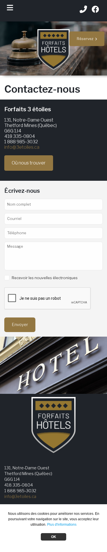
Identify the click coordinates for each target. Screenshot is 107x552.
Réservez (86, 38)
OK (53, 537)
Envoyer (20, 324)
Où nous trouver (29, 163)
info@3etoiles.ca (21, 147)
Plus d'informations (61, 525)
